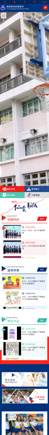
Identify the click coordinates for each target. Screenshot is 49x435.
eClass (44, 2)
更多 (42, 219)
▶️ (2, 184)
